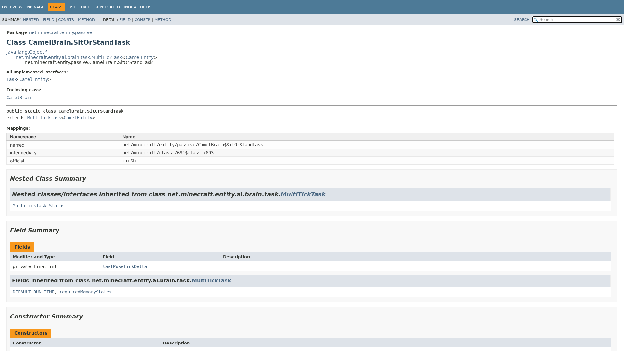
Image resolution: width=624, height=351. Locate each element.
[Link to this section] (90, 178)
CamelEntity (140, 57)
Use (72, 7)
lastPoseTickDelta (125, 266)
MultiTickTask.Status (39, 205)
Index (130, 7)
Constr (66, 20)
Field (48, 20)
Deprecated (107, 7)
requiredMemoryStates (85, 291)
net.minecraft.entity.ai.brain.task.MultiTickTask (69, 57)
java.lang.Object (25, 52)
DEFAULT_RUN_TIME (33, 291)
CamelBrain (19, 97)
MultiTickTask (44, 117)
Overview (12, 7)
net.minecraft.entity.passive (60, 32)
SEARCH (522, 20)
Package (36, 7)
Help (145, 7)
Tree (85, 7)
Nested (31, 20)
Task (11, 79)
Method (86, 20)
